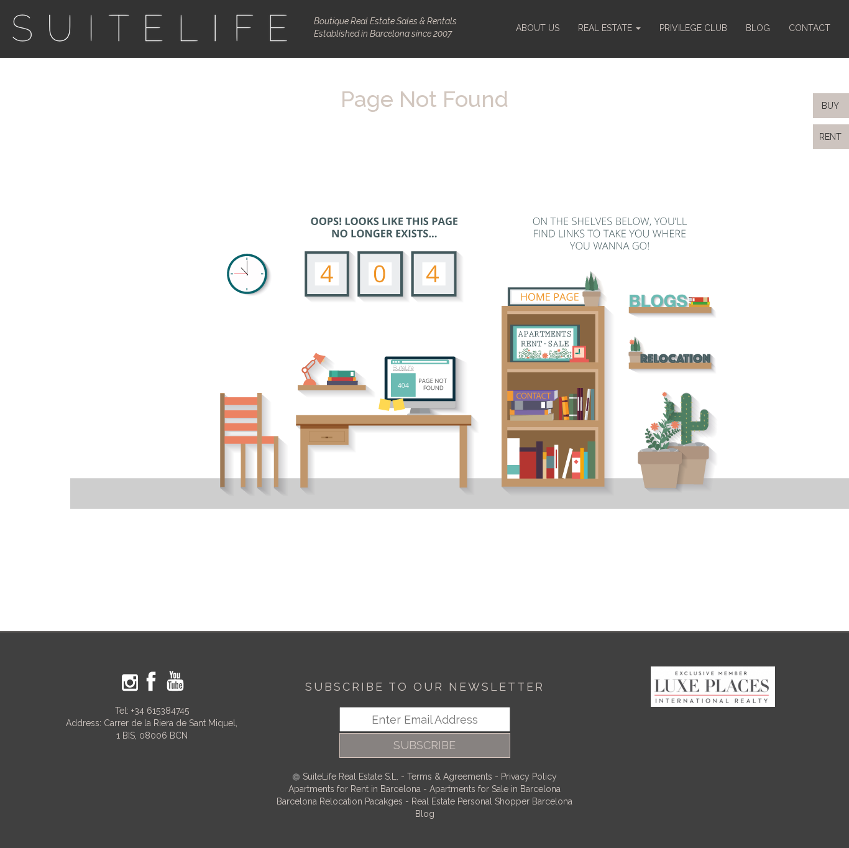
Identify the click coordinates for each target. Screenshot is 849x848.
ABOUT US (537, 28)
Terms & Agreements (449, 776)
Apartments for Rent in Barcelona (355, 789)
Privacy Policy (529, 776)
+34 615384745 (160, 711)
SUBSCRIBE (424, 745)
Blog (424, 814)
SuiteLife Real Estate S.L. (350, 776)
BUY (829, 106)
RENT (833, 137)
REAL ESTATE (606, 28)
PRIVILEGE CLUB (693, 28)
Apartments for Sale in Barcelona (495, 789)
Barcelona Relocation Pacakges (340, 801)
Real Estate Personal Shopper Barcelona (491, 801)
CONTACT (809, 28)
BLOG (758, 28)
